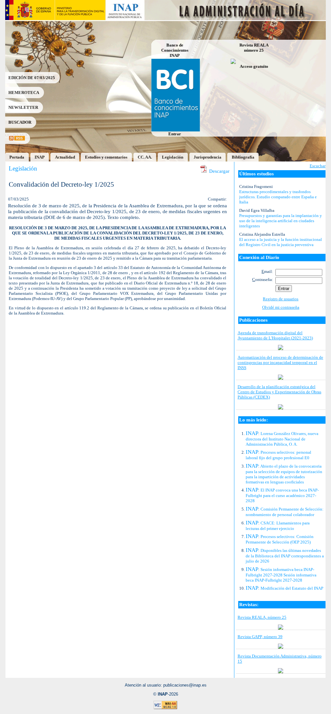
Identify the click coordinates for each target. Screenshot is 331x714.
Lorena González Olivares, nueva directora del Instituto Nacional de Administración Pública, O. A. (282, 439)
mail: (267, 271)
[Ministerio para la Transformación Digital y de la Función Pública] (80, 18)
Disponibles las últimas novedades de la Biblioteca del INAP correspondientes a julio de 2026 (285, 556)
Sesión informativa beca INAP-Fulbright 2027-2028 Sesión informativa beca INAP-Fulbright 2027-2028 (281, 575)
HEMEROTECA (23, 92)
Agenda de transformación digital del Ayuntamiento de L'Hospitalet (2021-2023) (275, 335)
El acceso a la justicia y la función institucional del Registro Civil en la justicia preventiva (280, 242)
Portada (16, 157)
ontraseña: (262, 279)
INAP (40, 157)
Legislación (172, 157)
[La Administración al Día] (235, 18)
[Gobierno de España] (30, 18)
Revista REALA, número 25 (262, 617)
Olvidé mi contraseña (280, 307)
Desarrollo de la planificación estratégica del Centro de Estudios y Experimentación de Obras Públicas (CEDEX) (279, 391)
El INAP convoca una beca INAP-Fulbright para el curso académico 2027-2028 (282, 495)
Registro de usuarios (280, 298)
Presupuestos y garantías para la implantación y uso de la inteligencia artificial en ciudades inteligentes (280, 220)
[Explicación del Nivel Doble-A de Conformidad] (165, 708)
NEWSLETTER (23, 107)
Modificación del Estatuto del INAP (292, 588)
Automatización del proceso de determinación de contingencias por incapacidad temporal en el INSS (280, 362)
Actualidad (65, 157)
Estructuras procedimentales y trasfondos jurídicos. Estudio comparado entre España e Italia (278, 196)
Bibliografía (243, 157)
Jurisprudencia (207, 157)
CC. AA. (145, 157)
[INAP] (125, 18)
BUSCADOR (19, 122)
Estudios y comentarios (106, 157)
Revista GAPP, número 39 (260, 636)
